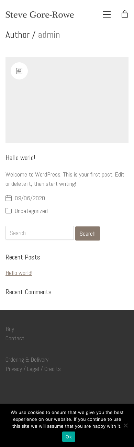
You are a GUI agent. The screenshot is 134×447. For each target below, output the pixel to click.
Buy (9, 329)
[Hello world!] (67, 100)
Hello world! (20, 157)
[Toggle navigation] (107, 14)
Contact (14, 338)
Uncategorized (31, 211)
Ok (69, 436)
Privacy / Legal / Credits (33, 369)
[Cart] (125, 14)
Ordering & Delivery (26, 359)
